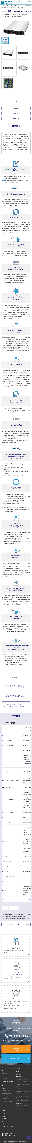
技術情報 (18, 1069)
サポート (18, 1071)
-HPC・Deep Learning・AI (22, 1105)
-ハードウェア (5, 1073)
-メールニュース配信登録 (22, 1100)
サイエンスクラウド (7, 1085)
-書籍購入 (18, 1089)
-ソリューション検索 (7, 1101)
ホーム (3, 5)
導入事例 (18, 1074)
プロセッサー (5, 735)
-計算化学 (18, 1108)
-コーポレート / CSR (21, 1079)
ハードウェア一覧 (14, 924)
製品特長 (16, 108)
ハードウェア (27, 5)
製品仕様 (16, 113)
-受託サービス (5, 1091)
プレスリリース (5, 1124)
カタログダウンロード (16, 118)
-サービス (4, 1078)
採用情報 (4, 1116)
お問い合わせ (19, 1076)
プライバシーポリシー (7, 1126)
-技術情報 (4, 1098)
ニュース (4, 1121)
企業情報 (4, 1111)
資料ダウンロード (20, 1103)
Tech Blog (6, 169)
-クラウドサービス (6, 1093)
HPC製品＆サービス (18, 5)
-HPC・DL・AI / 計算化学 (22, 1082)
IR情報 (3, 1113)
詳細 (15, 945)
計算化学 (4, 1088)
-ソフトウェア (5, 1076)
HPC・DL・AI (9, 5)
